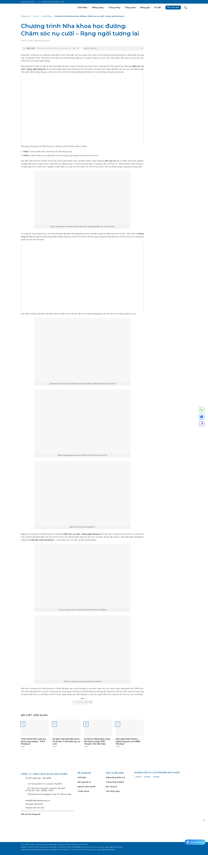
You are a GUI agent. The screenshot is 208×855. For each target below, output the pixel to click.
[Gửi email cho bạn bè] (82, 702)
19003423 (38, 804)
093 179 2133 (38, 808)
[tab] (138, 777)
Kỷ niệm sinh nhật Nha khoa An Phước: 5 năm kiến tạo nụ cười (66, 741)
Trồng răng (114, 7)
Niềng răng (97, 7)
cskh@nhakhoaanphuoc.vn (37, 800)
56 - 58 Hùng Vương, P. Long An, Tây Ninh (46, 788)
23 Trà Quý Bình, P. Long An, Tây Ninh (45, 784)
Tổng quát (130, 7)
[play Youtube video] (82, 110)
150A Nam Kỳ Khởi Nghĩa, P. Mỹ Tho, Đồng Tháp (49, 794)
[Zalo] (201, 417)
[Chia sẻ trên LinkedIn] (91, 702)
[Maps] (201, 424)
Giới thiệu (82, 7)
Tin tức (36, 16)
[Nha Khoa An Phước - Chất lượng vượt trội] (29, 7)
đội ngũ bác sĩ (111, 161)
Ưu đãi (157, 7)
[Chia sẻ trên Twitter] (78, 702)
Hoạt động (47, 16)
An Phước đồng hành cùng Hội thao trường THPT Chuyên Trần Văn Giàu (97, 741)
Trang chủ (25, 16)
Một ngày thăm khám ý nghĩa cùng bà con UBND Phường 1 (128, 741)
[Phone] (201, 410)
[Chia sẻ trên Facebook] (74, 702)
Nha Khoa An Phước (42, 41)
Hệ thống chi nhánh (28, 2)
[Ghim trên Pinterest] (86, 702)
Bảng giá (145, 7)
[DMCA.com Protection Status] (116, 815)
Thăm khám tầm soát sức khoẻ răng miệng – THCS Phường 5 (33, 741)
